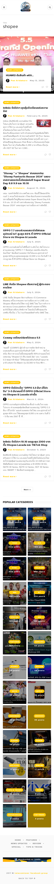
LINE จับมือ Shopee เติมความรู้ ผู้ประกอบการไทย (26, 285)
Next (26, 490)
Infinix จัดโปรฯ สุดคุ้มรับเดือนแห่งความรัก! (25, 109)
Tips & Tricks (34, 847)
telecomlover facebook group (31, 873)
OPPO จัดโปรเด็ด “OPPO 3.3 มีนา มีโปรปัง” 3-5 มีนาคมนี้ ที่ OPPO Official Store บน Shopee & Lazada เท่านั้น (27, 391)
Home (18, 840)
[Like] (46, 87)
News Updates (14, 70)
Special (16, 847)
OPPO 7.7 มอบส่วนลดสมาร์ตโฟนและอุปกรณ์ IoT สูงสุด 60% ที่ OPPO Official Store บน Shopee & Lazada (27, 233)
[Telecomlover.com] (25, 7)
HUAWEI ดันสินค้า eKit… (20, 75)
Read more (12, 87)
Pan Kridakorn (19, 80)
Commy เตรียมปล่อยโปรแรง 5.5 (21, 338)
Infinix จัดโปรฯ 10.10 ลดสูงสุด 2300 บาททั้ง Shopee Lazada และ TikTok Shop (26, 443)
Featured (31, 840)
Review (37, 843)
